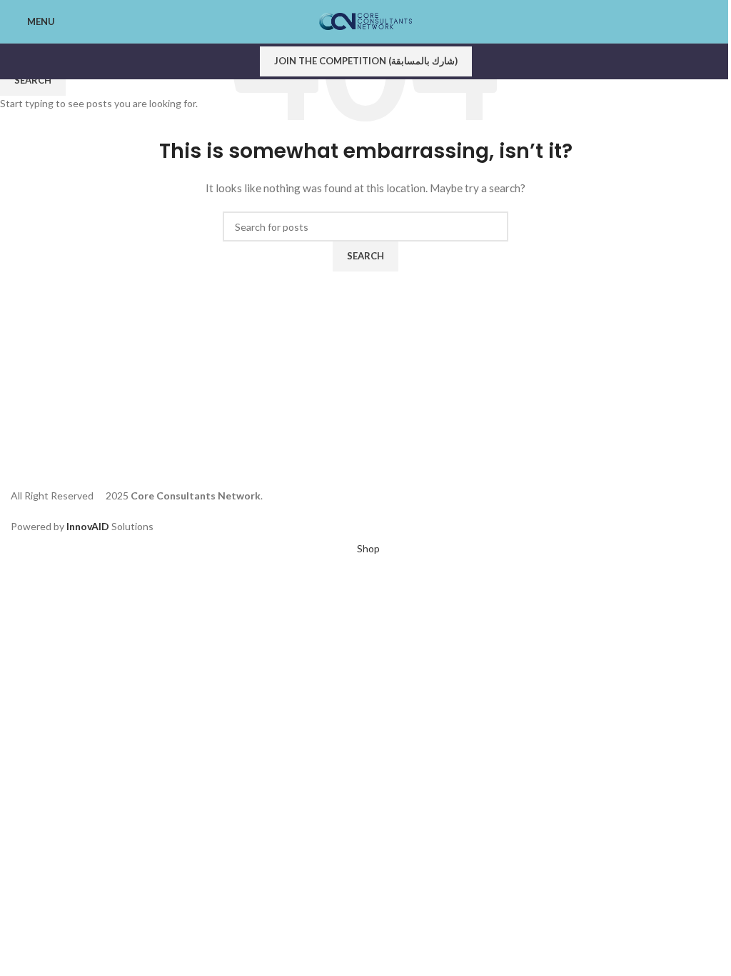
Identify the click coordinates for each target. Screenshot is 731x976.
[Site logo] (365, 20)
